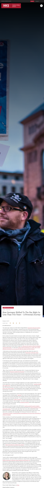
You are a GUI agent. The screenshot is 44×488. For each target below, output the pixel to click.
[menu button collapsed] (41, 5)
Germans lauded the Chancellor (17, 371)
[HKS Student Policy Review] (11, 5)
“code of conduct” (18, 399)
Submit (32, 1)
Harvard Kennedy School (6, 1)
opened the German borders (34, 327)
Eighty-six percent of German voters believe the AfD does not (16, 460)
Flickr (18, 485)
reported (19, 395)
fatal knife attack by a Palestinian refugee (15, 444)
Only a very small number (8, 388)
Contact (37, 1)
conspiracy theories (24, 402)
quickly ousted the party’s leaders (32, 406)
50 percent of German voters (32, 352)
